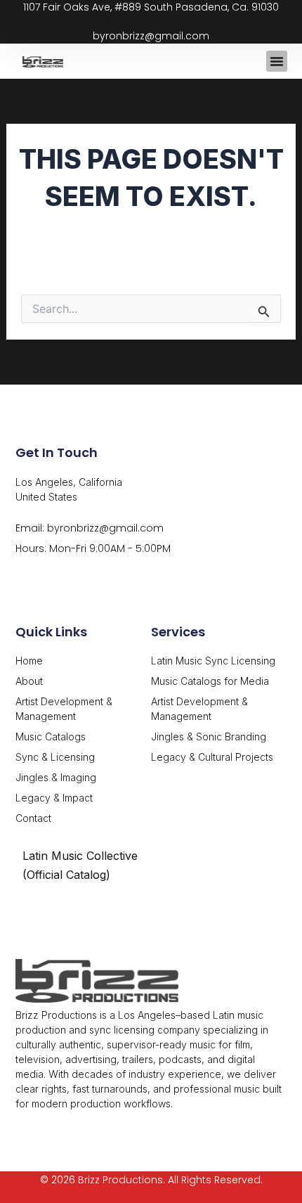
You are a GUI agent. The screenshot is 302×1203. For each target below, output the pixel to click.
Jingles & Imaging (55, 777)
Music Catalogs (50, 736)
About (29, 681)
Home (29, 661)
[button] (276, 61)
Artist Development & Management (63, 708)
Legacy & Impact (54, 798)
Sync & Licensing (55, 757)
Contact (33, 818)
